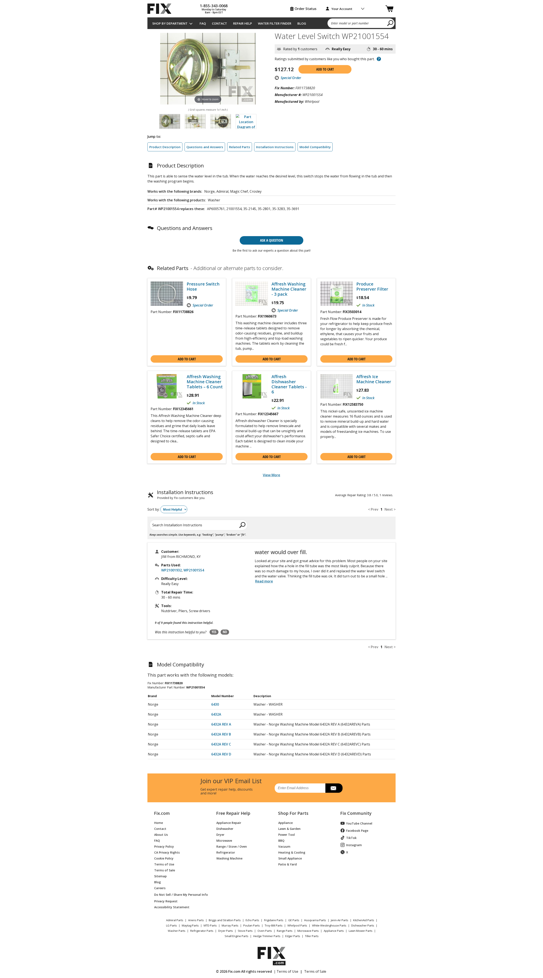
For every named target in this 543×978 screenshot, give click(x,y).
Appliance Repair (228, 823)
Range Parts (284, 931)
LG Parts (171, 925)
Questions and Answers (204, 147)
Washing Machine (229, 858)
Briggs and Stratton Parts (225, 920)
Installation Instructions (275, 147)
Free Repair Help (233, 813)
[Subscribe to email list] (334, 788)
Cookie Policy (164, 858)
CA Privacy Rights (167, 852)
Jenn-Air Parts (339, 920)
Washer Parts (176, 931)
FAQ (203, 23)
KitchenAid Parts (363, 920)
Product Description (165, 147)
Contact (219, 23)
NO (225, 632)
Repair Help (242, 23)
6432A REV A (221, 724)
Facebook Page (357, 831)
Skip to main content (271, 5)
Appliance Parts (334, 931)
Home (158, 823)
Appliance (285, 823)
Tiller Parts (312, 936)
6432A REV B (221, 734)
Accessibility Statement (171, 907)
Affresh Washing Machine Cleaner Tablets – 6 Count (205, 381)
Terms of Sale (164, 870)
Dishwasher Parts (362, 925)
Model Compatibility (315, 147)
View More (271, 475)
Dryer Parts (225, 931)
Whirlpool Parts (297, 925)
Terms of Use (164, 864)
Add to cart (325, 69)
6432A (216, 714)
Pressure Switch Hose (203, 286)
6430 (215, 704)
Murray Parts (230, 925)
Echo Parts (252, 920)
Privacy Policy (164, 846)
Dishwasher (224, 828)
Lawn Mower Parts (360, 931)
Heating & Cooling (291, 852)
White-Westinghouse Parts (329, 925)
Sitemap (160, 876)
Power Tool (286, 834)
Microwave (224, 840)
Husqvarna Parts (315, 920)
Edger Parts (292, 936)
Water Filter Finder (274, 23)
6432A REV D (221, 754)
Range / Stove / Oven (231, 846)
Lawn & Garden (289, 828)
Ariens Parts (196, 920)
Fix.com (162, 813)
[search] (390, 23)
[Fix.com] (161, 8)
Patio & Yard (287, 864)
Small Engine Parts (236, 936)
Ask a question (271, 240)
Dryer (220, 834)
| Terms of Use (286, 971)
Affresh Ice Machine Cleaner (373, 379)
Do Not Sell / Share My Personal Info (179, 895)
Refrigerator (225, 852)
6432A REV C (221, 744)
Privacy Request (166, 901)
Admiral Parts (174, 920)
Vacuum (284, 846)
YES (214, 632)
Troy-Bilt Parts (274, 925)
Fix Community (356, 813)
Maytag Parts (190, 925)
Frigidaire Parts (273, 920)
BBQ (281, 840)
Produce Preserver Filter (372, 286)
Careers (159, 888)
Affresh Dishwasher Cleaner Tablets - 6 (289, 384)
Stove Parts (245, 931)
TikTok (351, 838)
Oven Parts (265, 931)
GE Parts (293, 920)
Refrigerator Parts (201, 931)
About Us (161, 834)
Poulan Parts (251, 925)
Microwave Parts (308, 931)
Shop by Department (170, 23)
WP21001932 (171, 570)
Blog (301, 23)
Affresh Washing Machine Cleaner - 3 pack (289, 289)
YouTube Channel (359, 823)
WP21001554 (193, 570)
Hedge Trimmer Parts (266, 936)
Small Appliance (290, 858)
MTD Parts (210, 925)
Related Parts (239, 147)
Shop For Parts (293, 813)
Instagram (354, 845)
